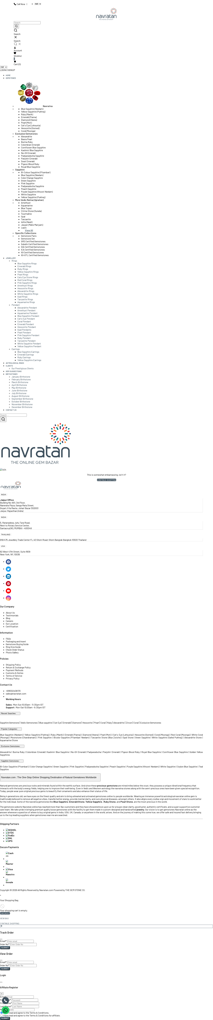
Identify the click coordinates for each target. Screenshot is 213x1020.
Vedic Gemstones (29, 722)
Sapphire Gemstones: (10, 761)
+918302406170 (13, 690)
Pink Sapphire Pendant (28, 335)
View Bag (4, 918)
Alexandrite (26, 136)
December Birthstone (22, 407)
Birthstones (12, 374)
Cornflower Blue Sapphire (33, 147)
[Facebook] (9, 561)
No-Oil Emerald (28, 153)
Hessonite (87, 722)
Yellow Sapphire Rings (28, 271)
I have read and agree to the (26, 1012)
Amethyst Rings (25, 285)
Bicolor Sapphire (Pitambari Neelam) (71, 737)
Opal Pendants (24, 329)
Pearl (96, 722)
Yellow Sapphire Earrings (29, 360)
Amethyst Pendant (26, 310)
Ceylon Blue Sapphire (187, 766)
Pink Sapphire (27, 183)
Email (3, 941)
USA (3, 546)
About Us (10, 612)
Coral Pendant (24, 321)
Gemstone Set (28, 238)
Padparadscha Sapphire (32, 155)
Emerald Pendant (25, 324)
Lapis (24, 227)
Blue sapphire (45, 722)
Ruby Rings (22, 269)
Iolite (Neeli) (26, 222)
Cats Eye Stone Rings (27, 277)
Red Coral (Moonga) (180, 734)
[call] (5, 1000)
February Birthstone (21, 379)
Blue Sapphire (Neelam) (32, 108)
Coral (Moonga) (28, 130)
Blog (8, 618)
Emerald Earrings (25, 354)
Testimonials (12, 615)
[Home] (106, 14)
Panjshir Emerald (29, 158)
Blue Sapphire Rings (27, 263)
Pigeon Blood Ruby (30, 164)
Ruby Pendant (24, 338)
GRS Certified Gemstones (33, 241)
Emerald (67, 722)
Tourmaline (26, 213)
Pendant (16, 304)
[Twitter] (9, 568)
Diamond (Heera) (29, 119)
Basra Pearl (26, 139)
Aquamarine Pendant (27, 313)
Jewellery (11, 258)
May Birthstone (19, 387)
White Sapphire (28, 194)
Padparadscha (94, 752)
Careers (9, 620)
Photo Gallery (12, 652)
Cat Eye (58, 722)
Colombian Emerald (30, 144)
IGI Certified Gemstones (32, 252)
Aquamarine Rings (26, 302)
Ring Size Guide (13, 647)
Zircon (129, 722)
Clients (9, 366)
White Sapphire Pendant (29, 343)
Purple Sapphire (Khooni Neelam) (37, 191)
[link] (106, 31)
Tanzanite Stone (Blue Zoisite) (106, 737)
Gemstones (11, 78)
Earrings (16, 349)
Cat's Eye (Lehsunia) (30, 125)
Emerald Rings (24, 266)
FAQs (8, 638)
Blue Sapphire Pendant (28, 315)
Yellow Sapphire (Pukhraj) (33, 111)
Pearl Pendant (24, 332)
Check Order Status (15, 649)
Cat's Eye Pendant (26, 318)
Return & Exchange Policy (18, 667)
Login (3, 70)
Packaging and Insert (16, 641)
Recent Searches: (8, 713)
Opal (23, 216)
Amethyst (26, 202)
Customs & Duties (14, 673)
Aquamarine (27, 205)
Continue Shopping (106, 480)
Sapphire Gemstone (9, 722)
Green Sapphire (28, 180)
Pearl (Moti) (26, 122)
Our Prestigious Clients (23, 368)
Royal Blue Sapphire (30, 166)
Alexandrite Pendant (27, 307)
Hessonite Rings (25, 288)
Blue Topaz (26, 208)
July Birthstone (19, 393)
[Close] (1, 939)
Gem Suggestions (14, 371)
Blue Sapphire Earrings (28, 351)
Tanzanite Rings (25, 299)
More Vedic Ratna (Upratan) (29, 200)
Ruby (109, 722)
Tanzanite (26, 219)
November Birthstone (22, 404)
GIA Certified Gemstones (33, 246)
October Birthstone (21, 401)
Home (8, 75)
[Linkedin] (9, 576)
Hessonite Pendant (26, 327)
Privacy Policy (12, 678)
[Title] (16, 26)
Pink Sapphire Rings (27, 282)
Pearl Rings (22, 274)
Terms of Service (14, 675)
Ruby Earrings (24, 357)
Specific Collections (25, 233)
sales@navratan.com (16, 693)
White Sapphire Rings (27, 293)
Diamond (76, 722)
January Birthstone (21, 376)
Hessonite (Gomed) (30, 128)
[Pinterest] (9, 583)
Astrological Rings (15, 363)
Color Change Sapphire (32, 177)
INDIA (3, 495)
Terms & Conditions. (39, 1012)
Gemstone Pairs (29, 235)
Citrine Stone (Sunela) (31, 211)
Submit (5, 947)
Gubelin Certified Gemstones (34, 244)
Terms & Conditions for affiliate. (45, 1015)
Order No (4, 944)
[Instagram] (9, 597)
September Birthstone (22, 398)
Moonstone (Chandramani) (23, 737)
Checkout (5, 913)
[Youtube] (9, 590)
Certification (12, 626)
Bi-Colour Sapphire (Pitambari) (35, 172)
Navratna (48, 106)
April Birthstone (19, 384)
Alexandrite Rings (25, 291)
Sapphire (20, 169)
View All (29, 230)
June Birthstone (19, 390)
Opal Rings (22, 296)
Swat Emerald (27, 161)
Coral (103, 722)
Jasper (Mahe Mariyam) (32, 224)
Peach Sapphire (28, 188)
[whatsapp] (5, 1010)
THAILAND (5, 535)
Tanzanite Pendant (26, 340)
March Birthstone (20, 382)
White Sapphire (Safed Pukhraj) (167, 737)
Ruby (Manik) (27, 114)
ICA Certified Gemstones (33, 249)
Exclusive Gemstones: (10, 746)
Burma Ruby (27, 142)
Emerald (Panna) (29, 117)
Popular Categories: (9, 729)
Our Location (12, 623)
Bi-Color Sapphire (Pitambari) (14, 766)
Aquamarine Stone (9, 740)
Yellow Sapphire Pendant (29, 346)
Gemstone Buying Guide (17, 644)
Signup (11, 70)
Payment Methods (14, 670)
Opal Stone (128, 737)
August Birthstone (20, 396)
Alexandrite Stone (193, 737)
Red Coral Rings (24, 280)
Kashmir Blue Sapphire (32, 150)
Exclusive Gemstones (26, 133)
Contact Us (11, 410)
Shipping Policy (13, 664)
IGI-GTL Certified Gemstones (35, 255)
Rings (14, 260)
